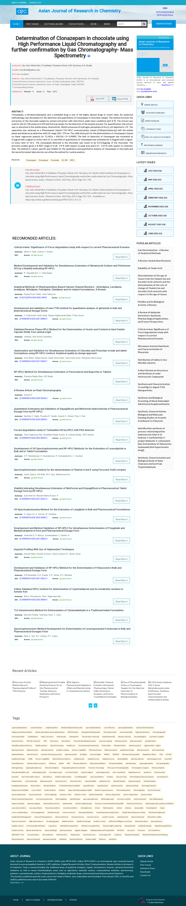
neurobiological (140, 737)
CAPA (30, 759)
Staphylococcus (134, 772)
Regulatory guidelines (163, 826)
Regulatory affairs (149, 754)
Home (16, 24)
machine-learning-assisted (51, 754)
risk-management (37, 812)
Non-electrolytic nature (31, 777)
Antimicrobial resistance (36, 763)
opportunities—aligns (152, 745)
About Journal (19, 2)
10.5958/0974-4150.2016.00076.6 (33, 438)
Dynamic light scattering (112, 826)
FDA (161, 754)
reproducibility (90, 781)
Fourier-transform (19, 821)
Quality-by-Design (127, 750)
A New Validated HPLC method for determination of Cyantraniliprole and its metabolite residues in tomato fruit (68, 590)
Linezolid (167, 759)
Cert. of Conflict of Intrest (158, 137)
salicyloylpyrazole (39, 772)
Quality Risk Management (21, 817)
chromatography (159, 732)
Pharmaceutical (121, 741)
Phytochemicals (18, 839)
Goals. (162, 808)
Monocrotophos (158, 768)
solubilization (33, 737)
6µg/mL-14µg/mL (81, 830)
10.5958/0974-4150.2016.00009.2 (33, 517)
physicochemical (61, 817)
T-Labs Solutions (155, 902)
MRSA (61, 763)
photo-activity (146, 794)
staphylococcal (93, 759)
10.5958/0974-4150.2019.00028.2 (33, 419)
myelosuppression (154, 759)
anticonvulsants (140, 799)
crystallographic (81, 777)
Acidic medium (50, 790)
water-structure (47, 737)
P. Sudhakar (46, 65)
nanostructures (93, 817)
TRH (45, 741)
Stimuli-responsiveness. (104, 790)
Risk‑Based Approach (157, 812)
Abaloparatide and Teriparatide (102, 830)
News (107, 24)
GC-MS (64, 160)
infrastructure (32, 754)
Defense (102, 839)
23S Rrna (52, 763)
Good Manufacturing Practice (107, 812)
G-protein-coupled (156, 737)
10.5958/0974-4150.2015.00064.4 (33, 600)
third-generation (110, 732)
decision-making (105, 741)
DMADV (116, 754)
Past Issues (32, 24)
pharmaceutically (49, 839)
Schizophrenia (86, 808)
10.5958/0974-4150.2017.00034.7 (33, 361)
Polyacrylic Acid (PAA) (20, 790)
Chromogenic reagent (140, 768)
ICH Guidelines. (154, 830)
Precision (141, 830)
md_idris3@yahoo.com (30, 70)
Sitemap (73, 900)
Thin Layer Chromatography (118, 768)
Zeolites (110, 777)
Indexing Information (155, 153)
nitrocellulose (47, 835)
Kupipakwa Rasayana (20, 786)
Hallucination (108, 808)
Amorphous (47, 777)
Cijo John (26, 65)
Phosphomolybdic (116, 763)
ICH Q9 (168, 754)
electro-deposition (113, 794)
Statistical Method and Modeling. (155, 835)
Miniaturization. (120, 745)
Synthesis (147, 772)
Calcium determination (145, 727)
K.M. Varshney (74, 65)
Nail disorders (61, 835)
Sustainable (138, 808)
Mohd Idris (36, 65)
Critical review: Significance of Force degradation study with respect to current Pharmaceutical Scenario (72, 247)
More (94, 24)
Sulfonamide (67, 803)
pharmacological (33, 803)
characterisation (141, 821)
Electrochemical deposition (22, 799)
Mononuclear (159, 772)
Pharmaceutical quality (131, 754)
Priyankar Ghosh (59, 65)
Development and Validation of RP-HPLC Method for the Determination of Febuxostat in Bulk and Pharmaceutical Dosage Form (67, 569)
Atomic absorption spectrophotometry (50, 732)
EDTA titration (73, 732)
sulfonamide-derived (51, 803)
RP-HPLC (120, 830)
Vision (97, 808)
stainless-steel (65, 794)
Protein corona (17, 830)
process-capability (79, 750)
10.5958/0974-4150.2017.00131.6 (33, 499)
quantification (150, 741)
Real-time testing (56, 745)
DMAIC (107, 754)
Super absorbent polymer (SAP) (80, 790)
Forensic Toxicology (96, 768)
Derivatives (65, 741)
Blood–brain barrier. (34, 830)
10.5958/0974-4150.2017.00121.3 (33, 578)
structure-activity (124, 799)
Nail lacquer (75, 835)
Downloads (145, 872)
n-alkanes (118, 835)
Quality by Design (18, 759)
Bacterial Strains (76, 839)
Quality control (17, 826)
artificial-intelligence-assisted (120, 821)
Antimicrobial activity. (63, 777)
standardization (150, 781)
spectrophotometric (19, 727)
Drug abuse (43, 160)
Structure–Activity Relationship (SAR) (109, 803)
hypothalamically (108, 737)
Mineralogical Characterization (142, 777)
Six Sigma (83, 754)
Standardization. (50, 786)
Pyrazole (15, 777)
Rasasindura (35, 786)
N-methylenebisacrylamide (69, 786)
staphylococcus (108, 759)
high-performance (143, 732)
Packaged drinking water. (91, 732)
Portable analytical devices (22, 745)
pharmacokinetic (137, 759)
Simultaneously (53, 812)
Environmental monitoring (88, 745)
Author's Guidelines (155, 113)
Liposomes (53, 826)
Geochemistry (162, 777)
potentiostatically (95, 794)
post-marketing (158, 750)
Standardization (119, 781)
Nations (128, 808)
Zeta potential (130, 826)
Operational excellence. (61, 759)
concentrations (36, 727)
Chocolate (55, 160)
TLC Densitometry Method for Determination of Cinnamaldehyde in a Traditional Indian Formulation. (69, 610)
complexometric (51, 727)
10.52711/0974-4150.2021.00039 (32, 297)
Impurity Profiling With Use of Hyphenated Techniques (44, 549)
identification (131, 763)
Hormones (54, 741)
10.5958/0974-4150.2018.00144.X (33, 398)
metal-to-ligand (87, 772)
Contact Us (35, 2)
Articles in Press (147, 868)
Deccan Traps (121, 777)
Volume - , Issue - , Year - (40, 91)
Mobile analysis (41, 745)
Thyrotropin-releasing (90, 737)
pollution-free (104, 781)
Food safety (106, 745)
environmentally (126, 732)
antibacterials (79, 759)
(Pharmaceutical (95, 750)
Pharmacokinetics (80, 763)
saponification (88, 786)
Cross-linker (36, 790)
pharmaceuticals (132, 786)
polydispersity (122, 817)
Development (151, 808)
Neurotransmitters (52, 808)
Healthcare (71, 745)
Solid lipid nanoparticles (69, 826)
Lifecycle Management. (43, 817)
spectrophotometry (93, 727)
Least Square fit (105, 835)
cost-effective (109, 727)
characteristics (17, 741)
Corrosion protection (44, 799)
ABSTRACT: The (18, 835)
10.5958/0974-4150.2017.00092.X (33, 539)
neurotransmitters (19, 808)
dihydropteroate (107, 799)
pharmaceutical (136, 741)
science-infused (68, 812)
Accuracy (131, 830)
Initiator (62, 790)
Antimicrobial (91, 839)
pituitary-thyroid (124, 737)
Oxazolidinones (18, 763)
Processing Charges (153, 145)
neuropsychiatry (35, 808)
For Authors (76, 24)
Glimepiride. (74, 737)
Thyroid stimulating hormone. (85, 741)
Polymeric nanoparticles (90, 826)
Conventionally (31, 781)
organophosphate (146, 763)
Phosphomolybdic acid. (20, 772)
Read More (121, 257)
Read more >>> (168, 85)
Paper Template (151, 121)
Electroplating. (61, 799)
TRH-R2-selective (33, 741)
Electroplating (139, 790)
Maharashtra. (17, 781)
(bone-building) (51, 830)
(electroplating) (51, 794)
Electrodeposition (123, 790)
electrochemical (154, 790)
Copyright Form (153, 129)
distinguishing (17, 768)
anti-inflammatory (156, 799)
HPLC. (72, 160)
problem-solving (62, 750)
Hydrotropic (61, 737)
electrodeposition (19, 794)
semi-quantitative (97, 777)
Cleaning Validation (85, 812)
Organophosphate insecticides (73, 768)
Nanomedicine (156, 821)
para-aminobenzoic (90, 799)
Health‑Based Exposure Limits (133, 812)
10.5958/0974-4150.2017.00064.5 (33, 319)
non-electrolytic (71, 772)
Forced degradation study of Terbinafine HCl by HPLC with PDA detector (54, 430)
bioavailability (123, 759)
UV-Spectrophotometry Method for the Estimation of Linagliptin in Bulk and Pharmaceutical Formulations (72, 509)
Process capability (42, 759)
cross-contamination (20, 812)
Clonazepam (31, 160)
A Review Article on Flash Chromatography (37, 390)
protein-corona (108, 817)
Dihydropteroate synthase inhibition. (160, 803)
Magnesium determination (22, 732)
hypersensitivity (18, 803)
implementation (18, 754)
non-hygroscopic (55, 772)
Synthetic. (113, 839)
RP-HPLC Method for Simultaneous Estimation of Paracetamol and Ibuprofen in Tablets (62, 371)
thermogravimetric (149, 786)
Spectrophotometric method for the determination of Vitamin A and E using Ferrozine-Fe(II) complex (70, 469)
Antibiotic (63, 839)
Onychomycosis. (89, 835)
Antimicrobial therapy (83, 803)
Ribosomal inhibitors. (98, 763)
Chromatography (162, 763)
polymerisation (117, 786)
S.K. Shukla (87, 65)
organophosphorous (34, 768)
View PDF (99, 98)
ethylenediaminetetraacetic (72, 727)
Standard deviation (132, 835)
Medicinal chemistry (134, 803)
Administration (32, 750)
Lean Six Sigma (95, 754)
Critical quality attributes (35, 826)
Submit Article (164, 23)
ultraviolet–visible (154, 817)
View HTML (122, 98)
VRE (68, 763)
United (119, 808)
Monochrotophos (52, 768)
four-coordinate (119, 772)
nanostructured (77, 817)
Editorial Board (53, 24)
